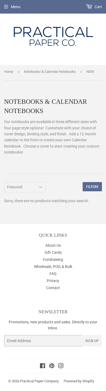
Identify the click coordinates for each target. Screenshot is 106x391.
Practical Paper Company (39, 381)
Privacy (53, 281)
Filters (92, 187)
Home (8, 72)
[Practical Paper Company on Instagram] (61, 366)
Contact (53, 288)
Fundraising (53, 259)
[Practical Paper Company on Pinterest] (52, 366)
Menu (15, 7)
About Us (53, 245)
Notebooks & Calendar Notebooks (50, 72)
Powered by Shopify (79, 381)
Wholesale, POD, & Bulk (53, 266)
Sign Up (91, 341)
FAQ (53, 273)
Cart (98, 7)
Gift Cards (53, 252)
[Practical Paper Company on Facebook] (42, 366)
